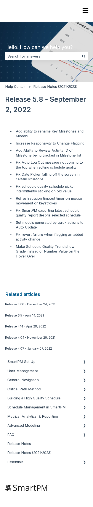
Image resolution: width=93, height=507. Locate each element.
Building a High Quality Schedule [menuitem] (34, 398)
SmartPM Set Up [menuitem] (21, 361)
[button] (84, 362)
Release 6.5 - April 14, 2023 (24, 315)
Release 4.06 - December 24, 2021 (30, 304)
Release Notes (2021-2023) (55, 86)
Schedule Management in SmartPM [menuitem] (36, 407)
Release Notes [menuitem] (19, 444)
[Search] (84, 56)
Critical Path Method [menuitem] (24, 389)
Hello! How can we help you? (39, 47)
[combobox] (42, 56)
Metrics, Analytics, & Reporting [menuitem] (32, 416)
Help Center (15, 86)
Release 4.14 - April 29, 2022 (25, 326)
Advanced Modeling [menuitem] (23, 425)
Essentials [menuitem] (15, 462)
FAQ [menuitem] (10, 434)
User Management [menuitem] (22, 371)
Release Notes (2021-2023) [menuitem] (29, 453)
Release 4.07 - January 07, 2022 (28, 348)
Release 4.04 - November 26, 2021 (30, 337)
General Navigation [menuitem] (23, 380)
